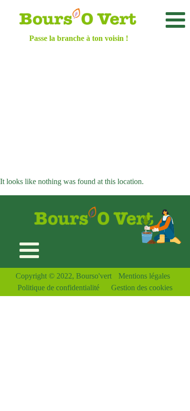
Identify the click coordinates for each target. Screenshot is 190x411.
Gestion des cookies (141, 287)
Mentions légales (144, 276)
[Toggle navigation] (175, 20)
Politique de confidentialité (58, 287)
